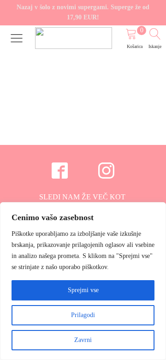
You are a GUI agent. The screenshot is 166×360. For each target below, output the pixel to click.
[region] (83, 281)
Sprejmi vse (83, 290)
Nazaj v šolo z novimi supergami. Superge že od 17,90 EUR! (83, 12)
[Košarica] (135, 35)
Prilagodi (83, 315)
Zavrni (83, 339)
